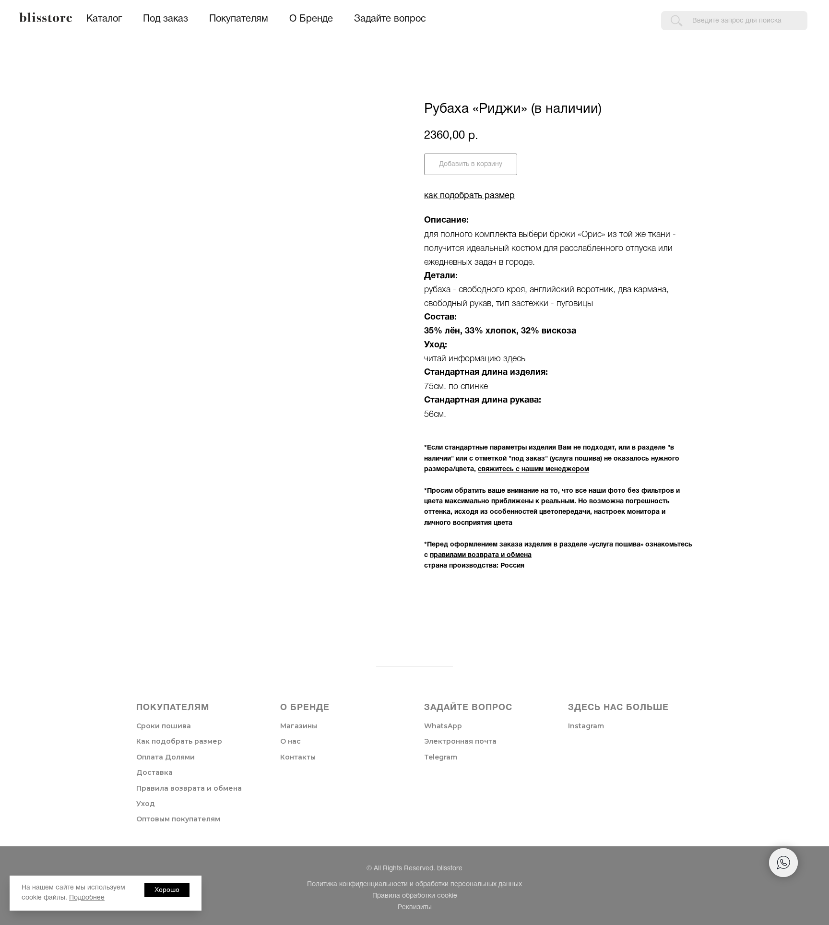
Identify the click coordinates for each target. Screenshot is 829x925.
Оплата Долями (165, 757)
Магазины (298, 726)
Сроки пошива (163, 726)
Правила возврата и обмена (189, 788)
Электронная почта (460, 741)
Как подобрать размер (179, 741)
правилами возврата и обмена (481, 555)
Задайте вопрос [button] (390, 19)
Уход (145, 803)
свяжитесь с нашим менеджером (533, 469)
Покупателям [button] (238, 19)
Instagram (586, 726)
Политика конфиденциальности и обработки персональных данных (414, 884)
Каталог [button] (104, 19)
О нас (290, 741)
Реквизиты (415, 907)
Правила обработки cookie (414, 896)
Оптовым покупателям (178, 819)
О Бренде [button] (311, 19)
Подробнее (87, 898)
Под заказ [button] (165, 19)
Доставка (154, 772)
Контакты (298, 757)
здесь (514, 359)
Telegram (440, 757)
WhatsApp (443, 726)
